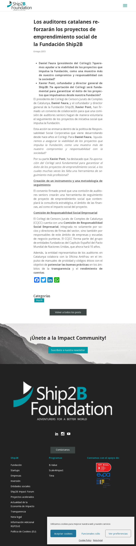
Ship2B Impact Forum (22, 491)
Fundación (16, 465)
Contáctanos (63, 449)
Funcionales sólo (90, 533)
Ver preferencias (118, 533)
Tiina (51, 475)
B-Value (53, 465)
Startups (15, 470)
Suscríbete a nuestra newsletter (68, 350)
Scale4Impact (56, 470)
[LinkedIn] (56, 435)
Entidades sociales (20, 486)
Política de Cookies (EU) (23, 531)
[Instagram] (62, 435)
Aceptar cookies (63, 533)
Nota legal (98, 540)
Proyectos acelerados (22, 496)
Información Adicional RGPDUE (22, 524)
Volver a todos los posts (68, 312)
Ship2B (39, 300)
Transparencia (18, 511)
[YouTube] (68, 435)
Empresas (16, 475)
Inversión (15, 481)
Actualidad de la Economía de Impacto (22, 504)
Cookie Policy (85, 540)
